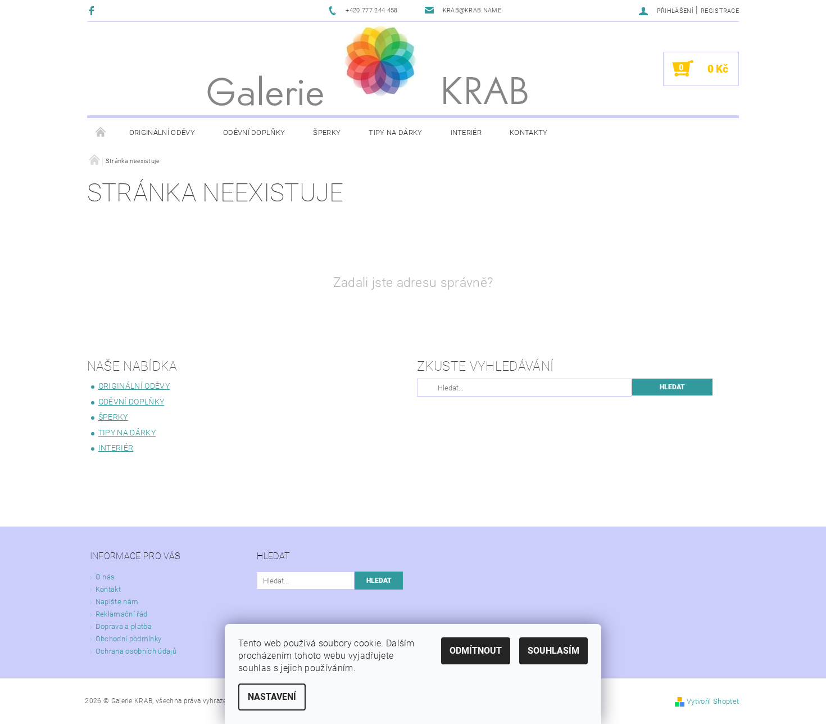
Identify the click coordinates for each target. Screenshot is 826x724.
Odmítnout (476, 650)
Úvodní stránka (101, 132)
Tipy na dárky (395, 132)
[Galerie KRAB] (380, 59)
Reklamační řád (121, 614)
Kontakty (529, 132)
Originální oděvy (162, 132)
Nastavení (272, 696)
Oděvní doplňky (254, 132)
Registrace (720, 11)
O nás (105, 577)
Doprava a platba (124, 626)
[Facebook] (93, 10)
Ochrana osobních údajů (136, 651)
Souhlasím (553, 650)
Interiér (466, 132)
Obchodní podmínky (128, 639)
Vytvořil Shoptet (713, 701)
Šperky (327, 132)
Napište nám (117, 601)
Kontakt (108, 589)
